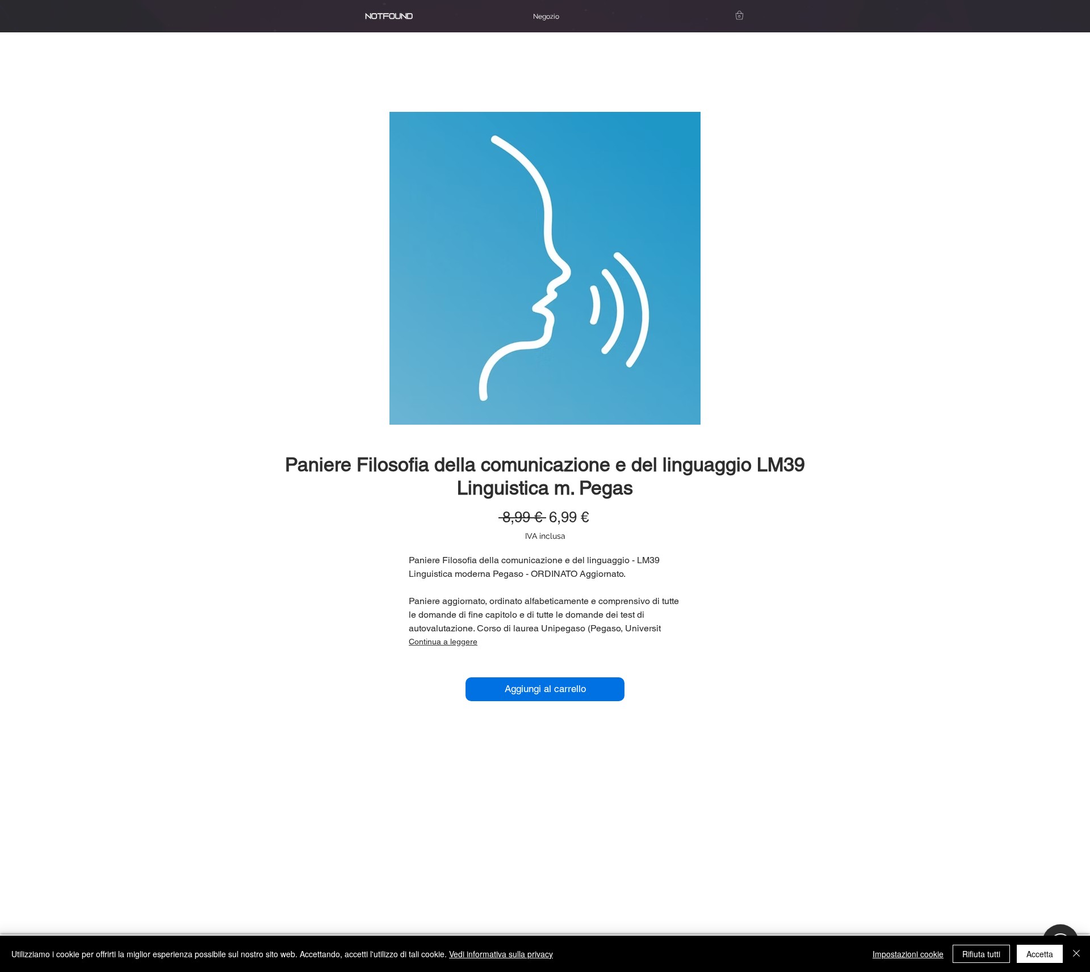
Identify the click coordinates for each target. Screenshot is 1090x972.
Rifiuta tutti (981, 954)
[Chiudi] (1076, 954)
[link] (739, 15)
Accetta (1039, 954)
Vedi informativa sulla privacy (501, 954)
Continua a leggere (443, 641)
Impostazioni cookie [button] (908, 954)
